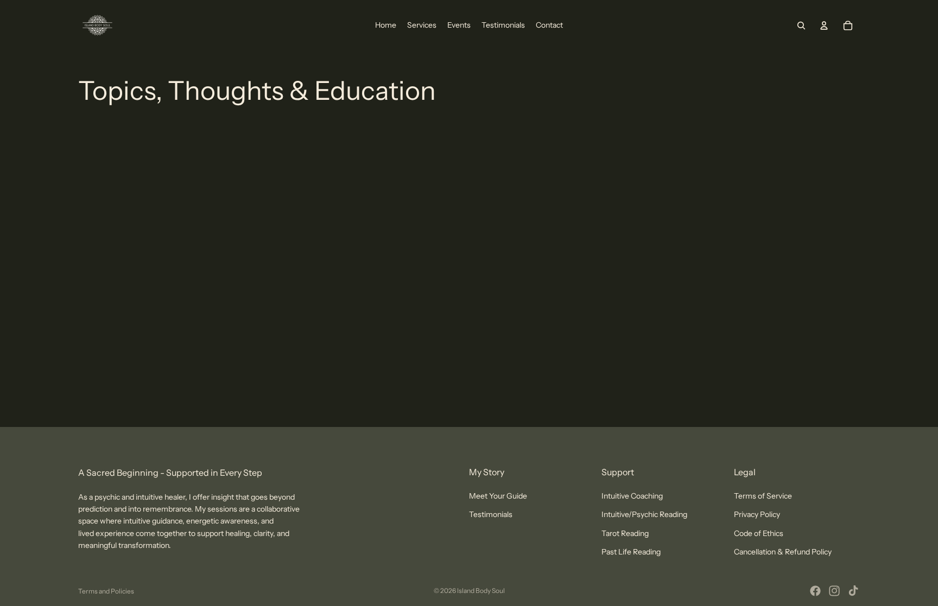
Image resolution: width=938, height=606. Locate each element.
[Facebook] (815, 590)
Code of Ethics (758, 533)
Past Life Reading (631, 552)
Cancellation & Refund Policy (783, 552)
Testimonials (490, 515)
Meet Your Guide (498, 496)
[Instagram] (834, 590)
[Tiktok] (853, 590)
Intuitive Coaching (632, 496)
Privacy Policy (757, 515)
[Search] (801, 25)
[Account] (824, 25)
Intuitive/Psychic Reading (644, 515)
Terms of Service (763, 496)
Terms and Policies (106, 591)
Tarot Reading (625, 533)
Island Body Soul (481, 590)
